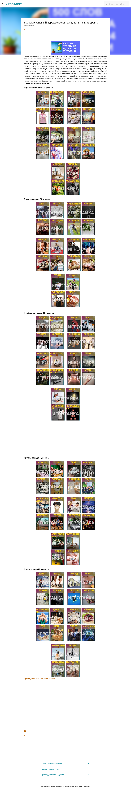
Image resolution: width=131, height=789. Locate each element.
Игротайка (14, 4)
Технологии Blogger (66, 782)
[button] (25, 29)
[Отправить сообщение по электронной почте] (25, 731)
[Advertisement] (65, 438)
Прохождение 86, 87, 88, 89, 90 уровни (39, 679)
